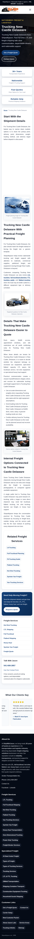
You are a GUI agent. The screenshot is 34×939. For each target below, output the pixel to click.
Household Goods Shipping (13, 896)
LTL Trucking (7, 800)
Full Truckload (9, 634)
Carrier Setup (7, 913)
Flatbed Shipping (10, 638)
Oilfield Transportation (11, 881)
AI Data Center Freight (11, 856)
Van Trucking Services (15, 582)
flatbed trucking (24, 280)
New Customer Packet (11, 918)
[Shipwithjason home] (10, 10)
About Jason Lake (9, 923)
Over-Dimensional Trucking (12, 835)
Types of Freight (9, 861)
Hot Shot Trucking (13, 571)
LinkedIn (12, 787)
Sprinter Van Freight (14, 576)
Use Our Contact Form (11, 670)
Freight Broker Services (11, 845)
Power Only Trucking (10, 840)
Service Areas (24, 923)
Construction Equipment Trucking (15, 891)
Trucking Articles (9, 928)
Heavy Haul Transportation (12, 830)
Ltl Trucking (11, 547)
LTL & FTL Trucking (10, 876)
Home (5, 110)
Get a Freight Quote (11, 52)
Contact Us (20, 3)
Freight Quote (9, 651)
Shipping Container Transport (13, 886)
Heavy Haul (8, 643)
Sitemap (21, 928)
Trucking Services (9, 871)
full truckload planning (18, 277)
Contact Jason (9, 59)
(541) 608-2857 (12, 780)
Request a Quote (12, 609)
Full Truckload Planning (15, 553)
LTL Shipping (8, 629)
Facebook (5, 787)
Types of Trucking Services (12, 866)
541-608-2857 (9, 666)
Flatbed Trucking (13, 565)
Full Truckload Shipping (11, 805)
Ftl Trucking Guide (13, 559)
